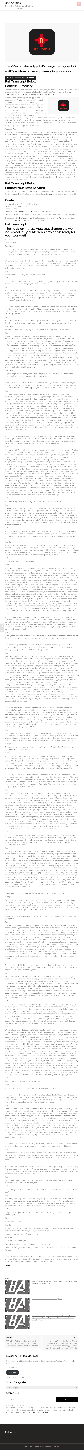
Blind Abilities (12, 3)
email (50, 194)
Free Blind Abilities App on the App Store (26, 211)
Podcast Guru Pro (52, 1447)
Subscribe (12, 1372)
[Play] (8, 78)
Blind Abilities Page (55, 218)
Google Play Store (17, 94)
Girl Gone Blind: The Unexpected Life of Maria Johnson (47, 1299)
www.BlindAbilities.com (24, 206)
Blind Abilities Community (25, 218)
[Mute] (27, 78)
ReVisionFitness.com (46, 94)
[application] (20, 78)
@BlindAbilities (32, 204)
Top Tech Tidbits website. (38, 1412)
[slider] (32, 77)
